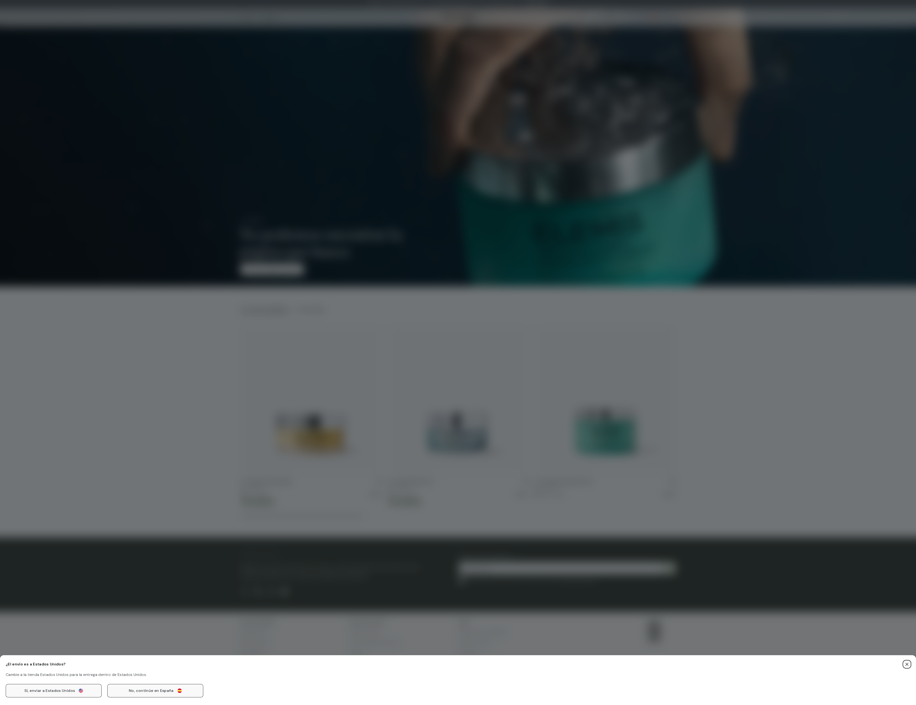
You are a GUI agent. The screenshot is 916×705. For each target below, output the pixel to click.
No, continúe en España (151, 690)
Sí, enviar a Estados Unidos (49, 690)
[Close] (907, 664)
